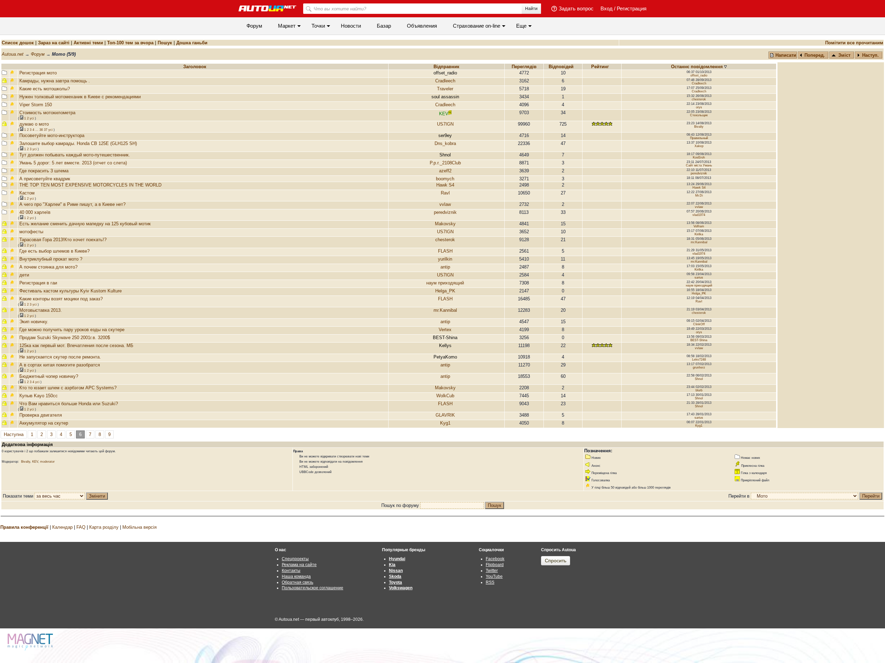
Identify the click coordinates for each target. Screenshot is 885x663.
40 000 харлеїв (34, 212)
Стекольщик (699, 115)
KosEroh (699, 157)
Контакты (291, 570)
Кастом (27, 193)
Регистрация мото (38, 72)
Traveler (445, 88)
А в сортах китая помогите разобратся (59, 364)
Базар (384, 26)
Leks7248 (699, 359)
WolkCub (445, 395)
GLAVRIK (445, 415)
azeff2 (445, 170)
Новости (351, 26)
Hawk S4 (445, 185)
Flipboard (495, 564)
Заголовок (194, 66)
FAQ (80, 527)
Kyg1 (445, 423)
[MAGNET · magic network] (31, 642)
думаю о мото (34, 124)
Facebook (495, 558)
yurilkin (445, 259)
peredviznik (699, 173)
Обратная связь (297, 582)
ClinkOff (699, 324)
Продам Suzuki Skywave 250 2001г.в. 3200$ (64, 337)
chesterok (699, 99)
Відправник (446, 66)
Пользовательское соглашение (312, 587)
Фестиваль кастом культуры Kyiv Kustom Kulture (70, 290)
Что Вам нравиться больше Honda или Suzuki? (68, 403)
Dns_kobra (445, 143)
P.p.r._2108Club (445, 162)
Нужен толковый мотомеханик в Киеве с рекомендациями (80, 96)
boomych (445, 178)
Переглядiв (524, 66)
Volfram (698, 226)
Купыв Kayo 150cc (38, 395)
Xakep (699, 146)
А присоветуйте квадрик (44, 178)
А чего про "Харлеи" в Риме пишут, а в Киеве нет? (72, 204)
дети (24, 275)
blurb (699, 390)
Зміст (844, 55)
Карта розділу (104, 527)
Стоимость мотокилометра (47, 112)
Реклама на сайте (299, 564)
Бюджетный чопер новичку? (48, 376)
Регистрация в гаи (38, 282)
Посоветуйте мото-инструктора (51, 135)
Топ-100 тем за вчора (130, 42)
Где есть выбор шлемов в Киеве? (54, 251)
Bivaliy (699, 126)
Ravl (445, 193)
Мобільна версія (139, 527)
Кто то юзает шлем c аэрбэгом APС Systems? (68, 387)
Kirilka (699, 234)
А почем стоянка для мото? (48, 267)
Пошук (165, 42)
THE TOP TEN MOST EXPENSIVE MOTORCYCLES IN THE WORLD (90, 185)
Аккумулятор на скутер (43, 423)
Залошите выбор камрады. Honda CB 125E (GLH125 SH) (78, 143)
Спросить (555, 560)
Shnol (699, 379)
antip (445, 267)
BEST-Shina (698, 340)
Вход (606, 8)
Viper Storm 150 (35, 104)
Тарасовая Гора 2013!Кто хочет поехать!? (62, 239)
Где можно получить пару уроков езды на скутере (71, 329)
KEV (35, 461)
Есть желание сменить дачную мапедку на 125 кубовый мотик (85, 223)
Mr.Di (699, 195)
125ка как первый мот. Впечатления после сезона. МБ (76, 345)
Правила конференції (24, 527)
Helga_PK (445, 290)
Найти (531, 8)
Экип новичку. (33, 321)
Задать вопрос (576, 8)
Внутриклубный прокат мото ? (50, 259)
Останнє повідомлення (697, 66)
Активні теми (88, 42)
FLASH (445, 251)
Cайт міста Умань (699, 165)
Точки (318, 26)
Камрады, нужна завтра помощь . (54, 80)
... (36, 129)
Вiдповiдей (562, 66)
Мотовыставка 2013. (40, 310)
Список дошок (18, 42)
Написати (785, 55)
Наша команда (296, 576)
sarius (699, 277)
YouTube (494, 576)
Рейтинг (600, 66)
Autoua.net (13, 54)
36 (41, 129)
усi (32, 118)
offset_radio (698, 75)
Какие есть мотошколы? (44, 88)
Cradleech (445, 80)
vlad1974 (698, 215)
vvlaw (445, 204)
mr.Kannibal (699, 242)
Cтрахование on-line (476, 26)
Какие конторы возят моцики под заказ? (61, 298)
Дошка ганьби (191, 42)
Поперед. (814, 55)
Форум (254, 26)
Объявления (422, 26)
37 (45, 129)
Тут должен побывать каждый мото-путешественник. (74, 154)
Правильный (699, 138)
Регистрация (631, 8)
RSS (490, 582)
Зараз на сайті (53, 42)
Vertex (445, 329)
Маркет (287, 26)
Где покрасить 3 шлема (43, 170)
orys (699, 107)
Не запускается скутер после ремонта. (60, 357)
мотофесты (31, 231)
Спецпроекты (295, 558)
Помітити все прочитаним (854, 42)
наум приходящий (445, 282)
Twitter (492, 570)
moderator (47, 461)
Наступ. (870, 55)
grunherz (699, 367)
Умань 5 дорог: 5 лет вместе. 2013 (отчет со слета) (73, 162)
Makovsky (445, 223)
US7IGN (445, 124)
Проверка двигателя (40, 415)
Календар (62, 527)
